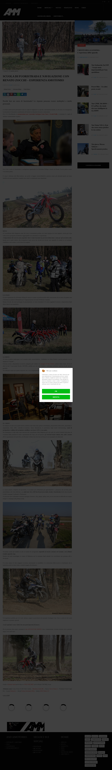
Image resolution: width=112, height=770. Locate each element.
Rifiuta (56, 397)
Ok (56, 391)
